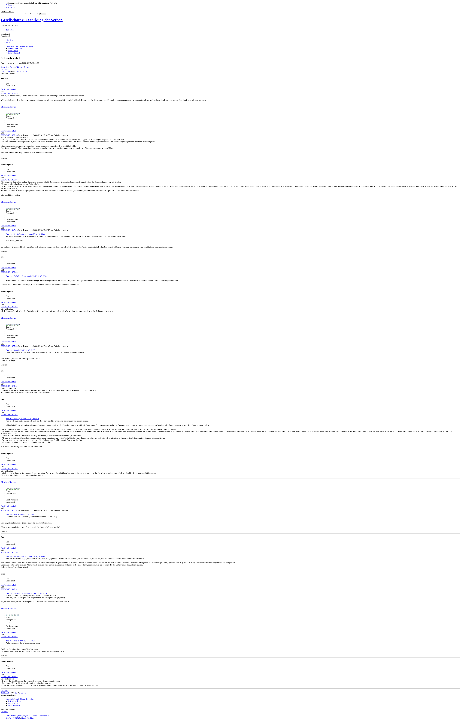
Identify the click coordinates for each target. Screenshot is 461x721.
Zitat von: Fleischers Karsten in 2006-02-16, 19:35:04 (26, 593)
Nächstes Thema (22, 67)
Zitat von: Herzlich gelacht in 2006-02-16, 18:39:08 (25, 234)
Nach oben (5, 693)
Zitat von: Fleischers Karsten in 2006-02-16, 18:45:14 (26, 276)
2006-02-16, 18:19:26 (9, 94)
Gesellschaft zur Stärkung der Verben (32, 20)
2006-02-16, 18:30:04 (9, 135)
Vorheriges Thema (8, 67)
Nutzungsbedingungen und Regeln (24, 716)
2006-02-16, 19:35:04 (9, 510)
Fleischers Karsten (8, 107)
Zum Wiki (9, 30)
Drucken (4, 69)
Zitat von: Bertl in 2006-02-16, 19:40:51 (21, 641)
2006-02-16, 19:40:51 (9, 589)
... (25, 71)
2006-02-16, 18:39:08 (9, 180)
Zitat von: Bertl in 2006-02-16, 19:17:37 (21, 514)
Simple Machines (27, 718)
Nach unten (5, 71)
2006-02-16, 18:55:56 (9, 307)
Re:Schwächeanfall (8, 89)
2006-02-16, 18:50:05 (9, 272)
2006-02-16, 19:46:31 (9, 637)
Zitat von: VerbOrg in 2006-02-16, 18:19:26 (22, 419)
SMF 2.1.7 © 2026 (13, 718)
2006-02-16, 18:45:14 (9, 230)
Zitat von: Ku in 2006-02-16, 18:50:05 (20, 350)
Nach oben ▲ (44, 716)
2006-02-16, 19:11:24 (9, 386)
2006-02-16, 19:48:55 (9, 677)
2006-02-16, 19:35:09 (9, 552)
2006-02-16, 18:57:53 (9, 346)
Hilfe (8, 716)
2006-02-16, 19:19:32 (9, 469)
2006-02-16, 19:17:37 (9, 415)
